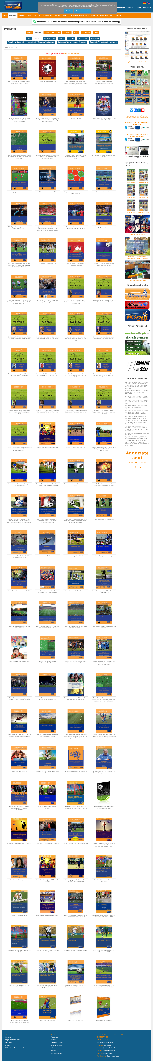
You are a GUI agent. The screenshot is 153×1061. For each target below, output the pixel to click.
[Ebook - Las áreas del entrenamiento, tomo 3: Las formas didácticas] (49, 672)
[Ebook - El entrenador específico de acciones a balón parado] (49, 709)
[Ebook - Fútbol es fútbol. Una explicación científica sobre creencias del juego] (20, 709)
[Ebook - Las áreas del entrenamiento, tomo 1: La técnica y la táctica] (77, 635)
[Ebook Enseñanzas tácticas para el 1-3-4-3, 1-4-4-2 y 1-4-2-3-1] (105, 924)
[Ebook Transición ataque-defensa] (20, 854)
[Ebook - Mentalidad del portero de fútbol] (20, 565)
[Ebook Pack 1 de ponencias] (105, 995)
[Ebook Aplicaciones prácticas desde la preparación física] (49, 959)
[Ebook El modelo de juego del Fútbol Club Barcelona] (49, 854)
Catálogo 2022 (131, 182)
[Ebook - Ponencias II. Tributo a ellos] (105, 493)
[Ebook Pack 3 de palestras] (49, 995)
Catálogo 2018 (131, 197)
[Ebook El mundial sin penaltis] (49, 56)
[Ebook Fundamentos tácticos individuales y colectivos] (20, 924)
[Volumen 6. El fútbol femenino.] (49, 238)
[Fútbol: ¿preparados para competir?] (105, 201)
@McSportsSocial (109, 1048)
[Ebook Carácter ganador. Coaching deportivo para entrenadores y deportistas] (20, 780)
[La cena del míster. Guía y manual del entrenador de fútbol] (77, 238)
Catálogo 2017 (143, 197)
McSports (107, 1045)
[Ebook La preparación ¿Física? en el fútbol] (77, 817)
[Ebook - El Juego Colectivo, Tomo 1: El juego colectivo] (20, 600)
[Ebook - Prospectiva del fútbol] (77, 530)
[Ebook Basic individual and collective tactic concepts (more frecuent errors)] (77, 780)
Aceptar (68, 11)
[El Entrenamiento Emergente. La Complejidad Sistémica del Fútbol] (77, 201)
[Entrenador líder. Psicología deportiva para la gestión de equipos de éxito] (49, 274)
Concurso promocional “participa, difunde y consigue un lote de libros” (137, 116)
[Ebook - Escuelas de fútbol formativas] (77, 565)
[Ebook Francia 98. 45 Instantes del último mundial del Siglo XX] (105, 92)
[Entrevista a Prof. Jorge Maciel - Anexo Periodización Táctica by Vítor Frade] (20, 348)
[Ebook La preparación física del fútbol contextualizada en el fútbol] (77, 854)
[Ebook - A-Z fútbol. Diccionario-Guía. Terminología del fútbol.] (20, 530)
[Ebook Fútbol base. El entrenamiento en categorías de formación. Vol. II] (77, 889)
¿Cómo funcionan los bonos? (137, 62)
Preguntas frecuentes (124, 7)
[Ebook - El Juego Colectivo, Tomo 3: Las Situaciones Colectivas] (77, 600)
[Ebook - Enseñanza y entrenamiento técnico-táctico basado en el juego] (105, 458)
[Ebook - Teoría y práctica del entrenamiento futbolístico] (49, 635)
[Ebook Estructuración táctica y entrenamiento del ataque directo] (20, 995)
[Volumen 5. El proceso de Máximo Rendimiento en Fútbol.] (105, 238)
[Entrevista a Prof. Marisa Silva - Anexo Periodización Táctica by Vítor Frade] (77, 384)
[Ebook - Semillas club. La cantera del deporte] (20, 635)
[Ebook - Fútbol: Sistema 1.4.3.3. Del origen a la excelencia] (105, 600)
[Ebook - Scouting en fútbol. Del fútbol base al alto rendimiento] (105, 565)
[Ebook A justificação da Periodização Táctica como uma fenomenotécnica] (77, 959)
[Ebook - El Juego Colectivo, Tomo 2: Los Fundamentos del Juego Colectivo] (49, 600)
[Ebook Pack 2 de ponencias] (77, 995)
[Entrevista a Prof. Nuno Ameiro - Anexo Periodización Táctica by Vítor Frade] (49, 348)
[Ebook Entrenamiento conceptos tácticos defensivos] (49, 924)
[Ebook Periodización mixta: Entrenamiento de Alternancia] (105, 56)
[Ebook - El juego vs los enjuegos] (105, 530)
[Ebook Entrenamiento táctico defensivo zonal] (77, 924)
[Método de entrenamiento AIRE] (49, 166)
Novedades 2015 (143, 212)
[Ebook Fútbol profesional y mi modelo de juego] (49, 817)
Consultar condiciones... (71, 54)
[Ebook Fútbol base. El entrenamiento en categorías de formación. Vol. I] (105, 889)
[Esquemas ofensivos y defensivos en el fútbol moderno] (77, 166)
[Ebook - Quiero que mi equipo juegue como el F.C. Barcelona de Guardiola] (20, 672)
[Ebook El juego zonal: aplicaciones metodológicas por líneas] (105, 780)
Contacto (147, 7)
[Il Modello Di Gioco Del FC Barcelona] (49, 421)
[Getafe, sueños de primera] (105, 166)
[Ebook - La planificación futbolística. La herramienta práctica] (77, 745)
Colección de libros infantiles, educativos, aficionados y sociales (137, 257)
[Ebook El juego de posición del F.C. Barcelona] (49, 780)
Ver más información (82, 11)
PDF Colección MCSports (137, 234)
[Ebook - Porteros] (49, 530)
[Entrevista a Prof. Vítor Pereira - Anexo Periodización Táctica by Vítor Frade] (49, 311)
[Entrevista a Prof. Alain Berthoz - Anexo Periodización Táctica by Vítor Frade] (20, 311)
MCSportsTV (107, 1053)
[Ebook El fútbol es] (77, 92)
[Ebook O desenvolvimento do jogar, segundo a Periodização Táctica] (105, 959)
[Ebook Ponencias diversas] (20, 889)
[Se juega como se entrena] (20, 166)
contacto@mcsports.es (105, 1042)
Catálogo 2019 (143, 182)
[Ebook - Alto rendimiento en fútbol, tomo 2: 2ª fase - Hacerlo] (20, 458)
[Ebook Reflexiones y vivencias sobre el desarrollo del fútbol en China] (20, 56)
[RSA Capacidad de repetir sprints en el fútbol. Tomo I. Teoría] (20, 201)
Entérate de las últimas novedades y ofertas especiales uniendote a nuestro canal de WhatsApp (78, 22)
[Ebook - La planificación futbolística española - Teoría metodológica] (49, 565)
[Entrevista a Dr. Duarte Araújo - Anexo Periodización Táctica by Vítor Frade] (49, 384)
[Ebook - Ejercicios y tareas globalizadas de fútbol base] (49, 745)
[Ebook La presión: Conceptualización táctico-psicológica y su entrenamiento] (105, 745)
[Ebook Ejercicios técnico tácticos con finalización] (20, 959)
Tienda (138, 7)
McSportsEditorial (109, 1050)
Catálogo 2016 (131, 212)
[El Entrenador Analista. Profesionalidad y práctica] (105, 129)
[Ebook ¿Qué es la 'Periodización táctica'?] (49, 889)
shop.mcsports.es (112, 1056)
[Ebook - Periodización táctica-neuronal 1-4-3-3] (77, 458)
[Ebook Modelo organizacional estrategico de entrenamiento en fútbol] (20, 817)
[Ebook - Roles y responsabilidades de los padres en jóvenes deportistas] (77, 672)
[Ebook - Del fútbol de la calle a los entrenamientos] (77, 421)
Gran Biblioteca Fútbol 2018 (137, 280)
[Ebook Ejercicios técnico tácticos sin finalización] (105, 854)
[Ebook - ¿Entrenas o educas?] (20, 745)
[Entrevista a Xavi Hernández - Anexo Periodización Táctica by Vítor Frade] (105, 311)
